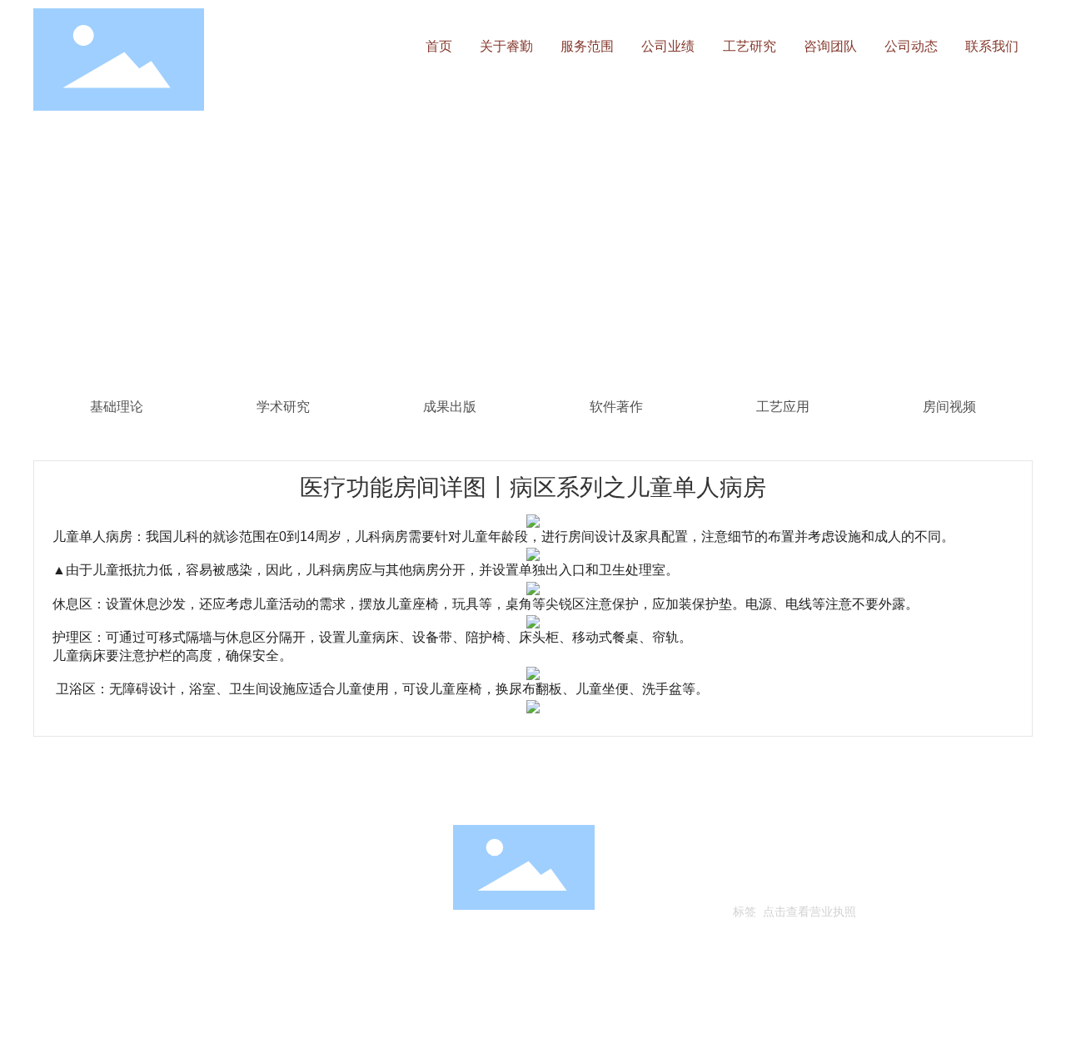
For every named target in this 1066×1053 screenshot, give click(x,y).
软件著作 (616, 407)
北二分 (855, 884)
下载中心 (247, 788)
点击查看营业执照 (809, 911)
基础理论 (116, 407)
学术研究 (283, 407)
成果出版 (449, 407)
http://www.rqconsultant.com (147, 909)
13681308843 (226, 884)
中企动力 (814, 884)
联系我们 (155, 788)
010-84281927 (132, 884)
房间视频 (949, 407)
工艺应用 (782, 407)
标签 (744, 911)
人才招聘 (60, 788)
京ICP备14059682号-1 (794, 861)
